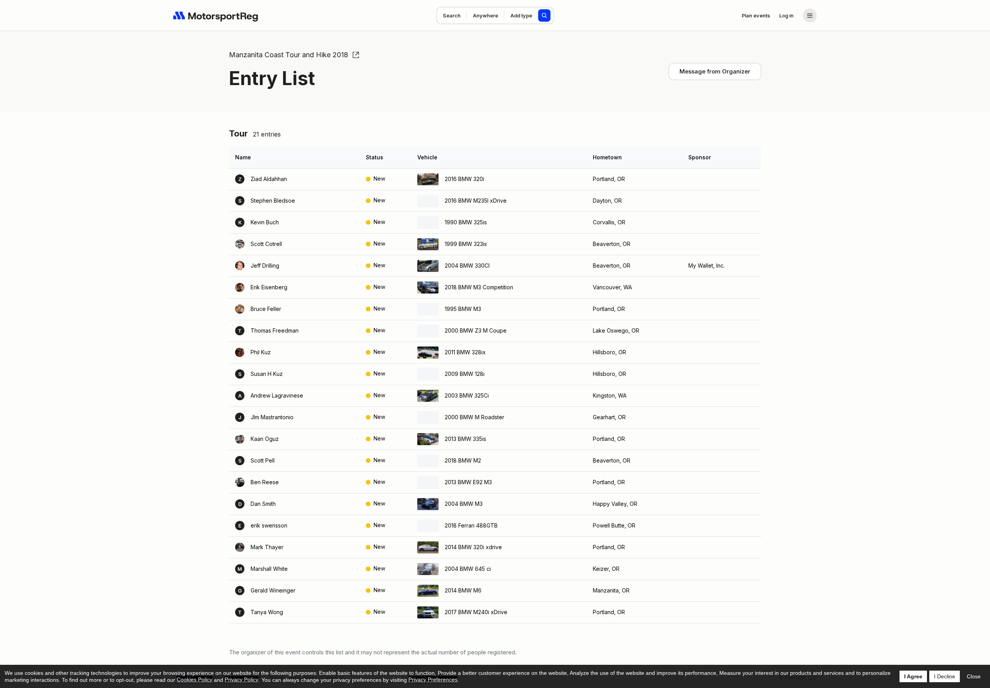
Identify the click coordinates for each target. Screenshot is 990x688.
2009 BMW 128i (465, 373)
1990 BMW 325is (466, 222)
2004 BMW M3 (464, 503)
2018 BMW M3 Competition (479, 287)
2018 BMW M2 (463, 460)
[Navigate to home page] (215, 15)
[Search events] (544, 15)
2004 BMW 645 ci (468, 568)
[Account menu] (810, 15)
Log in (786, 15)
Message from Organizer (714, 71)
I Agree (913, 676)
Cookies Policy (194, 679)
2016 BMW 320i (464, 179)
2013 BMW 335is (465, 438)
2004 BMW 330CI (467, 265)
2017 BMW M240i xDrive (476, 612)
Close (974, 676)
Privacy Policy (241, 679)
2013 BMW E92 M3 (468, 482)
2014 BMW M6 (463, 590)
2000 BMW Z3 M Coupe (476, 330)
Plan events (756, 15)
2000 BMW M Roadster (474, 417)
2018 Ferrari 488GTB (471, 525)
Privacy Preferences (432, 679)
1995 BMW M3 (463, 309)
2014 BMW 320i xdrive (473, 547)
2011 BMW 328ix (465, 352)
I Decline (944, 676)
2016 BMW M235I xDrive (476, 200)
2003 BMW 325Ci (467, 395)
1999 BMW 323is (466, 244)
